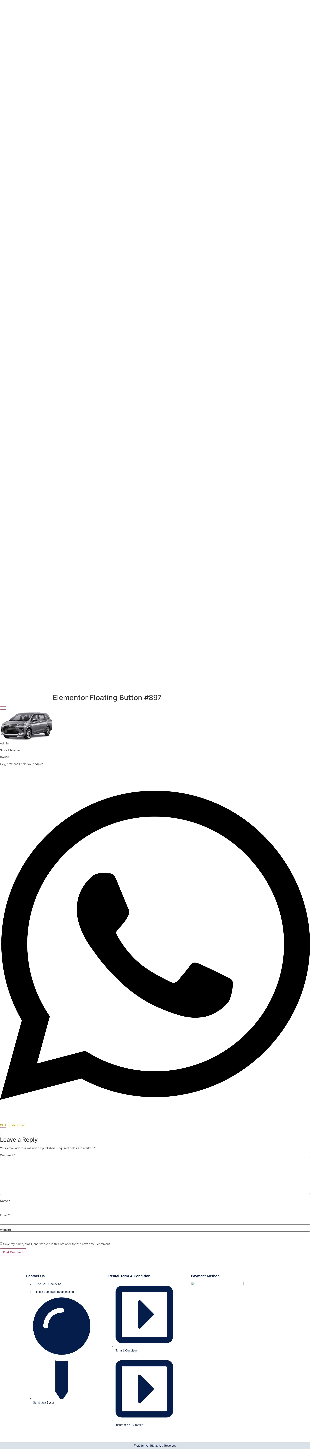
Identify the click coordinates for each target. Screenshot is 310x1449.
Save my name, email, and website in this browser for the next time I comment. (57, 1244)
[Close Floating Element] (3, 708)
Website (5, 1229)
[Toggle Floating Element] (3, 1131)
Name (5, 1200)
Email (5, 1215)
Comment (8, 1155)
